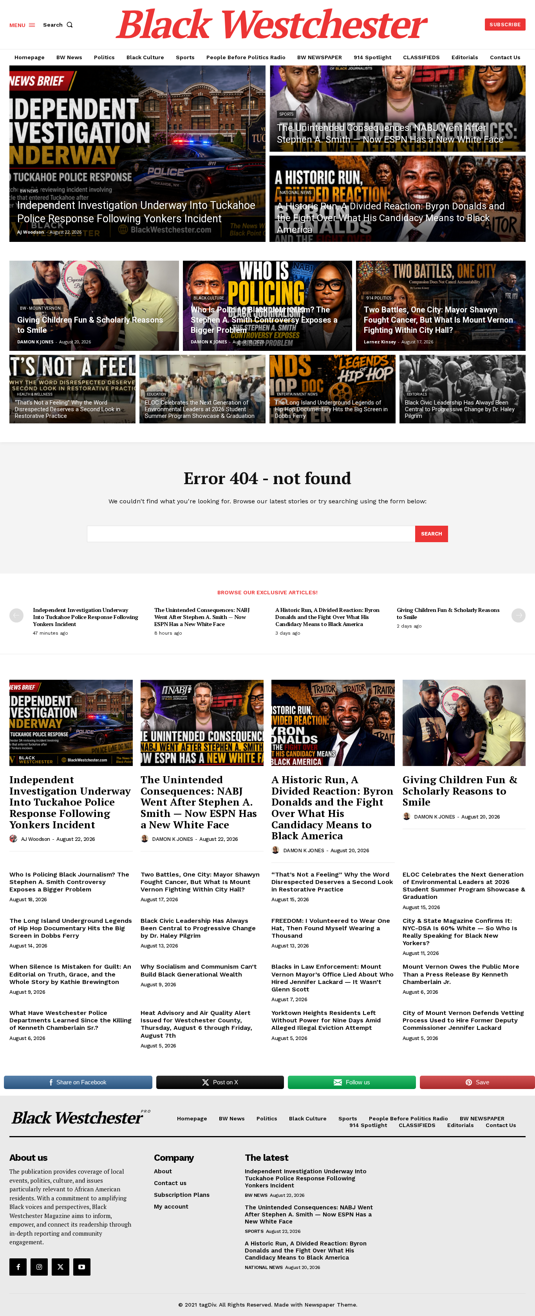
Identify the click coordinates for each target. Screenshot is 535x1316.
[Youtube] (81, 1267)
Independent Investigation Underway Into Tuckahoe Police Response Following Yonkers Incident (85, 617)
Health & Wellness (34, 394)
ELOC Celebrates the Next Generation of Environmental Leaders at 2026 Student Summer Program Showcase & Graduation (464, 886)
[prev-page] (16, 615)
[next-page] (519, 615)
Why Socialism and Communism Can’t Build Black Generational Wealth (199, 970)
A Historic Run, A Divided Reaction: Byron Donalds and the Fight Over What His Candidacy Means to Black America (327, 617)
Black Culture (208, 298)
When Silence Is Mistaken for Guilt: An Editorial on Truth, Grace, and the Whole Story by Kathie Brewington (70, 974)
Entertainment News (297, 394)
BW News (29, 191)
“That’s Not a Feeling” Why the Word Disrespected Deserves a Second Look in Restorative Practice (332, 882)
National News (295, 193)
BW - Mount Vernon (40, 308)
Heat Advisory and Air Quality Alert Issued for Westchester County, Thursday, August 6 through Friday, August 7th (196, 1024)
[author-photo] (14, 839)
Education (156, 394)
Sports (286, 114)
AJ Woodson (35, 839)
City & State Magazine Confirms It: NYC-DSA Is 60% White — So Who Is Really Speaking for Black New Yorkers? (460, 932)
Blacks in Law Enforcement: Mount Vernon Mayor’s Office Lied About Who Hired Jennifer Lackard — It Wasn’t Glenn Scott (332, 978)
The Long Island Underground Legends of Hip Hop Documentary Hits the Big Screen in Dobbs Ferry (70, 928)
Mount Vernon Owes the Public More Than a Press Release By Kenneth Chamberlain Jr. (461, 974)
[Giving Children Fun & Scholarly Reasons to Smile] (94, 306)
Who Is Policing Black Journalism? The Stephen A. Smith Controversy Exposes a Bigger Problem (69, 882)
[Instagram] (39, 1267)
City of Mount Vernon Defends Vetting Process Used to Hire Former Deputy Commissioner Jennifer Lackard (463, 1020)
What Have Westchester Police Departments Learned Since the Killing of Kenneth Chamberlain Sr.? (70, 1020)
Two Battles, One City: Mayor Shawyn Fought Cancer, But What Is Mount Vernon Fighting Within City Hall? (200, 882)
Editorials (417, 394)
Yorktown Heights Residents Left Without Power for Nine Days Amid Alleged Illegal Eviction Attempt (326, 1020)
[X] (60, 1267)
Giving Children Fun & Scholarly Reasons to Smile (448, 613)
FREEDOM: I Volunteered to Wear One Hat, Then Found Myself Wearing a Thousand (330, 928)
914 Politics (379, 298)
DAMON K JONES (172, 839)
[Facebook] (18, 1267)
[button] (59, 24)
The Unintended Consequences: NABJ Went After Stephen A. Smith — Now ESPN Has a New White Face (202, 617)
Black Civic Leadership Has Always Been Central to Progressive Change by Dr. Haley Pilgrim (198, 928)
